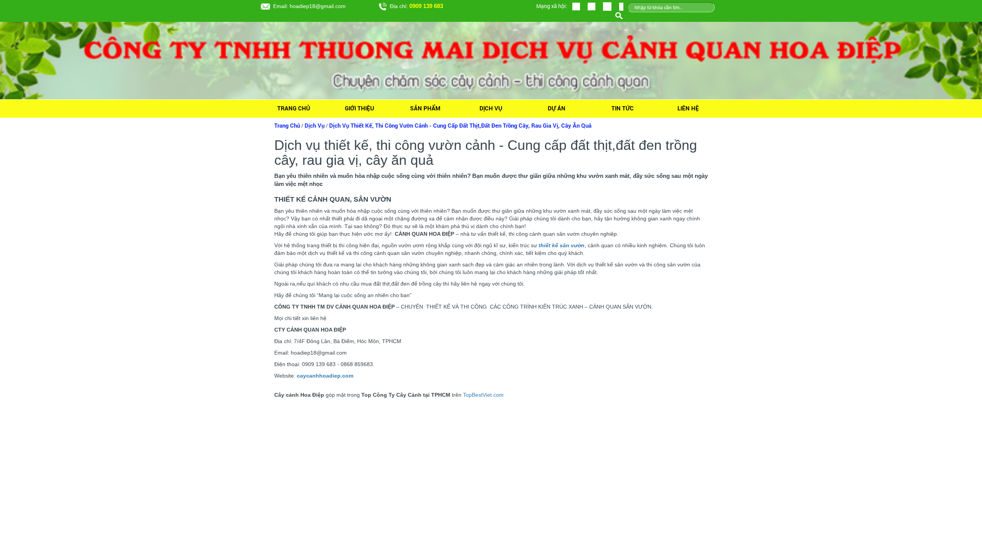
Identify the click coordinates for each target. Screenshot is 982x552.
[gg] (576, 6)
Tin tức (622, 108)
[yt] (591, 6)
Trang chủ (293, 108)
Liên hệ (688, 108)
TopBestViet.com (483, 395)
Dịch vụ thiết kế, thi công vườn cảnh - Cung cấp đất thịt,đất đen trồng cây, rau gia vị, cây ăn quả (460, 125)
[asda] (621, 6)
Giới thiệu (359, 108)
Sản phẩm (425, 108)
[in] (607, 6)
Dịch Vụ (490, 108)
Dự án (556, 108)
